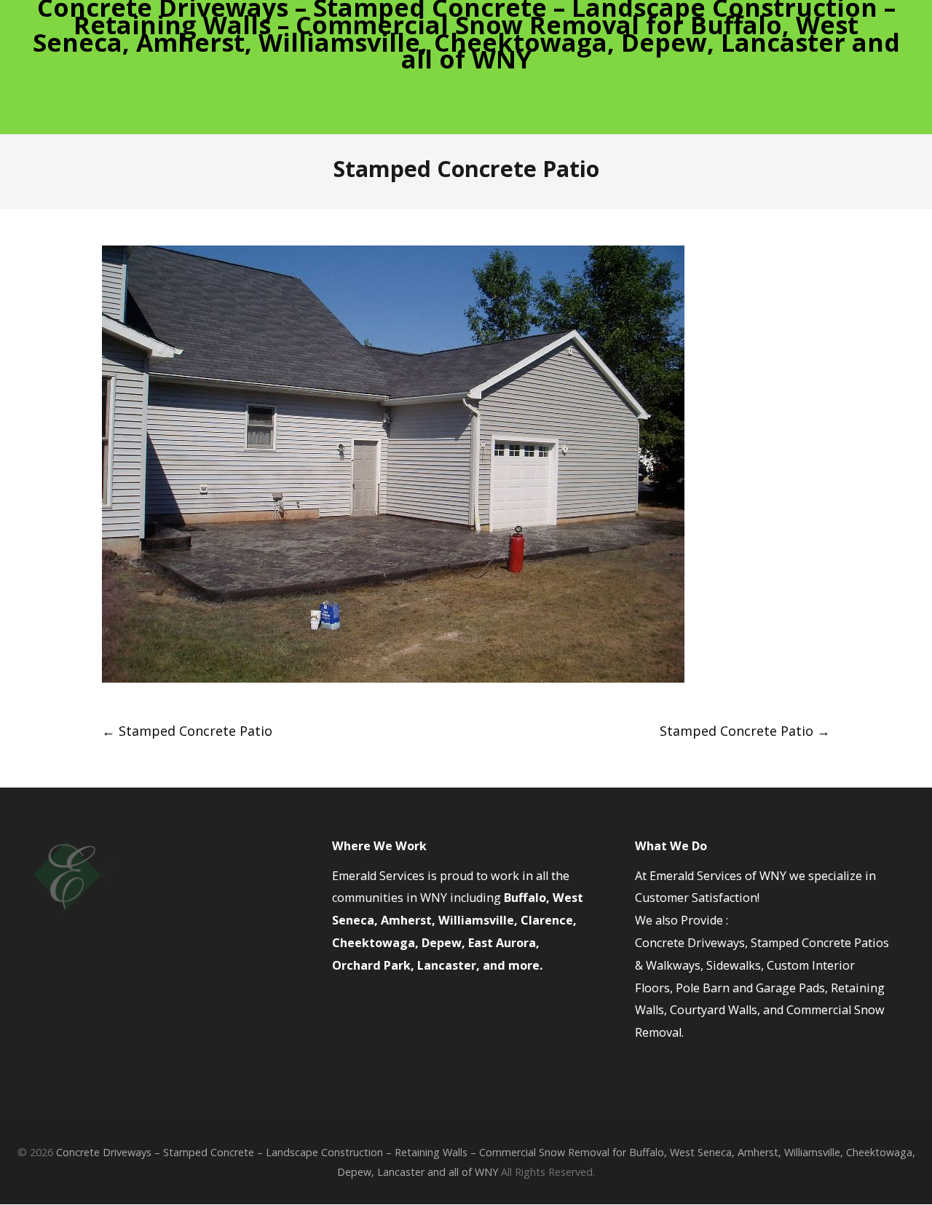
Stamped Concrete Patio (187, 730)
